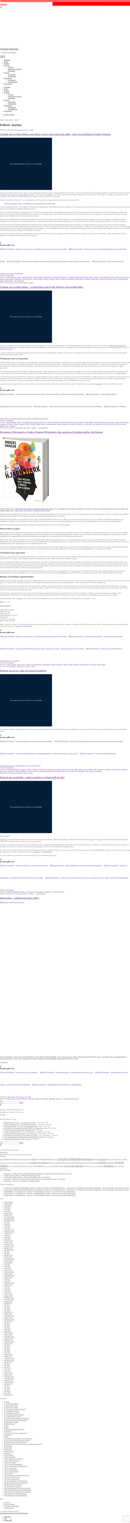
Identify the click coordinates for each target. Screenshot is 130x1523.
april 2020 (7, 1266)
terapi (96, 1166)
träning (11, 281)
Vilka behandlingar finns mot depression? (17, 1488)
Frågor (6, 1437)
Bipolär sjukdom (9, 1424)
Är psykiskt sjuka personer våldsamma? (16, 1418)
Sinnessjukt (11, 74)
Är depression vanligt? (11, 1407)
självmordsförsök (20, 771)
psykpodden (30, 1166)
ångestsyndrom (38, 277)
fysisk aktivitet (104, 277)
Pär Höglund (41, 769)
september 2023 (9, 1220)
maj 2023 (7, 1226)
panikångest (35, 1162)
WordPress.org (9, 1508)
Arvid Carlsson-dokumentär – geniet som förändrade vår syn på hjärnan (27, 1177)
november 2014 (9, 1358)
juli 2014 (7, 1364)
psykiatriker (70, 279)
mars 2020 (7, 1268)
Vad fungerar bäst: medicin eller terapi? (16, 1475)
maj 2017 (7, 1308)
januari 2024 (8, 1215)
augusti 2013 (8, 1384)
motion (52, 279)
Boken (6, 1427)
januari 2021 (8, 1257)
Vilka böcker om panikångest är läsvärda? (17, 1492)
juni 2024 (7, 1208)
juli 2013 (7, 1386)
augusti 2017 (8, 1303)
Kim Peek (29, 279)
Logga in (7, 1502)
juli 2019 (7, 1279)
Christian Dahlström (9, 49)
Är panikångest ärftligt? (11, 1411)
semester (124, 769)
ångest (19, 277)
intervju (109, 1159)
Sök (5, 1518)
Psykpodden (12, 76)
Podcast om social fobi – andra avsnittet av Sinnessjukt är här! (32, 777)
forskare (95, 1159)
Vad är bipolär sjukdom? (12, 1460)
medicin (46, 279)
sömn (41, 771)
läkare (35, 279)
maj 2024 (7, 1209)
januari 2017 (8, 1314)
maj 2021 (7, 1253)
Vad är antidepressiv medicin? (13, 1459)
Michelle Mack (35, 424)
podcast (30, 892)
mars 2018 (7, 1292)
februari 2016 (8, 1332)
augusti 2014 (8, 1362)
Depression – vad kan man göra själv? (19, 898)
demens (63, 422)
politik (57, 279)
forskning (96, 277)
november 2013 (9, 1378)
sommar (35, 771)
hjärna (2, 279)
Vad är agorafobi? (9, 1457)
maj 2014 (7, 1367)
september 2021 (9, 1250)
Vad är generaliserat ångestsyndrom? (15, 1466)
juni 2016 (7, 1325)
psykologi (87, 279)
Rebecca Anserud (47, 1166)
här (9, 606)
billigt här (37, 852)
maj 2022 (7, 1235)
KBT (125, 1159)
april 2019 (7, 1281)
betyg (23, 664)
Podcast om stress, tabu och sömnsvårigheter (23, 670)
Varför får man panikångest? (13, 1484)
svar (61, 1099)
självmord (11, 771)
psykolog (10, 1166)
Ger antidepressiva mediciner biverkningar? (18, 1438)
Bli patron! (3, 5)
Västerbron (97, 771)
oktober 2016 (8, 1318)
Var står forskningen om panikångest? (16, 1483)
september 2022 (9, 1231)
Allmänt (6, 1402)
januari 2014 (8, 1375)
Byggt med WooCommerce (19, 1513)
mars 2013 (7, 1393)
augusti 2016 (8, 1321)
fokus (53, 664)
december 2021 (9, 1244)
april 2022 (7, 1237)
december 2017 (9, 1297)
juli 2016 (7, 1323)
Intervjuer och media (14, 69)
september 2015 (9, 1342)
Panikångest (8, 1446)
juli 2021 (7, 1252)
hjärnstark (18, 279)
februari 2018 (8, 1294)
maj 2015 (7, 1349)
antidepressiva (62, 277)
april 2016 (7, 1329)
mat (41, 1099)
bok (45, 422)
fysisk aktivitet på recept (117, 277)
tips (76, 771)
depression (85, 277)
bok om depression (21, 1099)
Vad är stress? (8, 1473)
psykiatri (62, 279)
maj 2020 (7, 1264)
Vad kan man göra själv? (23, 1097)
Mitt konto (7, 1517)
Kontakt (6, 63)
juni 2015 (7, 1347)
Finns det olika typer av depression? (15, 1433)
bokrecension (54, 1159)
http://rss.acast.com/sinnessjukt (32, 841)
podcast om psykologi (85, 769)
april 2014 (7, 1369)
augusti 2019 (8, 1277)
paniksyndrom (25, 1163)
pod (26, 892)
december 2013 (9, 1376)
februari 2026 (8, 1202)
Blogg (6, 62)
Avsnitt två (3, 839)
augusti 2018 (8, 1285)
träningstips (81, 771)
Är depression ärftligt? (11, 1404)
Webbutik (7, 60)
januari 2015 (8, 1356)
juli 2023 (7, 1222)
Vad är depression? (10, 1462)
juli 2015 (7, 1345)
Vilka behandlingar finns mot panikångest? (17, 1490)
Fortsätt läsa (4, 1062)
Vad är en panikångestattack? (13, 1464)
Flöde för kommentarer (11, 1506)
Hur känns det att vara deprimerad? (15, 1442)
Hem (1, 120)
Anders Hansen (11, 277)
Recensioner (8, 84)
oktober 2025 (8, 1204)
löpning (40, 279)
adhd (1, 1159)
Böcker (6, 1426)
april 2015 (7, 1351)
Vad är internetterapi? (11, 1470)
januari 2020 (8, 1270)
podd (94, 769)
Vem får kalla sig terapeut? (12, 1486)
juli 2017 (7, 1305)
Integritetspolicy (5, 1513)
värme (91, 771)
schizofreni (61, 1166)
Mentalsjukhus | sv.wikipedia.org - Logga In (18, 1191)
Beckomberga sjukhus (11, 1422)
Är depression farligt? (11, 1405)
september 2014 (9, 1360)
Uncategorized (8, 1455)
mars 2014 (7, 1371)
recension (49, 195)
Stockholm (58, 771)
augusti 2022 (8, 1233)
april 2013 (7, 1391)
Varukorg (7, 1520)
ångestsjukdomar (27, 277)
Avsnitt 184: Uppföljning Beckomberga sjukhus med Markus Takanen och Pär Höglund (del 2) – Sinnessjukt (39, 1188)
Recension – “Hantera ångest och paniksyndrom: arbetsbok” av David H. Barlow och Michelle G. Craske (38, 1173)
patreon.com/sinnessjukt (23, 626)
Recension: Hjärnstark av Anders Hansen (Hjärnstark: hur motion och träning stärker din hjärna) (51, 432)
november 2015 (9, 1338)
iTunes (91, 839)
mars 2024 (7, 1211)
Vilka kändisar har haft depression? (15, 1494)
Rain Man (95, 279)
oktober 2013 (8, 1380)
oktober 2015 (8, 1340)
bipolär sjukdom (26, 1159)
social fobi (55, 892)
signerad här (48, 852)
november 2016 (9, 1316)
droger (38, 1099)
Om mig (6, 65)
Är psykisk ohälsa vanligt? (12, 1416)
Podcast (6, 73)
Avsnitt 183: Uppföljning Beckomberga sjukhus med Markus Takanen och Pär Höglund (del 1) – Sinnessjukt (39, 1190)
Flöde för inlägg (9, 1504)
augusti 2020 (8, 1263)
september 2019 (9, 1275)
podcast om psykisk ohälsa (69, 769)
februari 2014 (8, 1373)
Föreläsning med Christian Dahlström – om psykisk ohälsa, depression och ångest (103, 1188)
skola (115, 279)
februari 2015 (8, 1354)
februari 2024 (8, 1213)
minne (65, 664)
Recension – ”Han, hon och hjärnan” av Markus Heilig (21, 1181)
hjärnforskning (9, 279)
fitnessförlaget (46, 664)
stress (6, 281)
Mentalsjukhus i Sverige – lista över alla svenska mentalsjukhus (55, 1191)
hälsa (127, 277)
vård (15, 281)
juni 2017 (7, 1307)
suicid (68, 771)
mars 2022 (7, 1239)
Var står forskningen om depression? (15, 1481)
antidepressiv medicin (50, 277)
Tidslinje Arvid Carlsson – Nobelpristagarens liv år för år (22, 1175)
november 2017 (9, 1299)
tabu (72, 771)
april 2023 (7, 1228)
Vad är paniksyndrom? (11, 1472)
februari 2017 (8, 1312)
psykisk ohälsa (79, 279)
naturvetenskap (51, 424)
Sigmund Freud (9, 1451)
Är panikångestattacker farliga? (14, 1415)
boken (67, 525)
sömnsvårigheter (48, 771)
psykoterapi (23, 1166)
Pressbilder (11, 71)
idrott (23, 279)
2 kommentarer (43, 428)
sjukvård (109, 279)
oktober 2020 (8, 1261)
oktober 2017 (8, 1301)
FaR (90, 277)
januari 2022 (8, 1242)
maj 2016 (7, 1327)
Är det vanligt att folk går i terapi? (15, 1409)
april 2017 (7, 1310)
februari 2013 (8, 1395)
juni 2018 (7, 1286)
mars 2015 (7, 1353)
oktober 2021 (8, 1248)
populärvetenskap (62, 424)
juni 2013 (7, 1387)
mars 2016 (7, 1331)
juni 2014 (7, 1365)
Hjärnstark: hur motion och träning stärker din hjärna (17, 195)
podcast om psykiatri (53, 769)
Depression (11, 1097)
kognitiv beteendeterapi (6, 1163)
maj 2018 (7, 1288)
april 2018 (7, 1290)
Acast (100, 839)
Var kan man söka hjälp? (12, 1479)
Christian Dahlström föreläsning (14, 1429)
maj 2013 (7, 1389)
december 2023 (9, 1217)
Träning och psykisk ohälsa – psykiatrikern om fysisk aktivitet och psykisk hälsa (29, 203)
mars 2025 (7, 1206)
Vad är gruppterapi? (10, 1468)
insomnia (23, 769)
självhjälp (52, 1099)
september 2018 (9, 1283)
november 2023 (9, 1219)
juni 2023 (7, 1224)
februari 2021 (8, 1255)
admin (32, 130)
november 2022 (9, 1230)
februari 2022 (8, 1241)
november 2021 (9, 1246)
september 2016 (9, 1320)
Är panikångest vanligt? (11, 1413)
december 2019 (9, 1272)
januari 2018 (8, 1296)
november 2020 (9, 1259)
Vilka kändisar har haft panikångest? (15, 1495)
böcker (28, 664)
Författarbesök (12, 82)
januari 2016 (8, 1334)
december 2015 (9, 1336)
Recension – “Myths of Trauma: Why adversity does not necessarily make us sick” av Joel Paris (34, 1179)
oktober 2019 (8, 1274)
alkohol (8, 1099)
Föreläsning (8, 78)
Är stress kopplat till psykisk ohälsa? (15, 1420)
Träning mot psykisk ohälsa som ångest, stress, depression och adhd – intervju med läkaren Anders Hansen (55, 134)
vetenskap (21, 281)
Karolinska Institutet (118, 1159)
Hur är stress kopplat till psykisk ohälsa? (17, 1440)
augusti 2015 (8, 1343)
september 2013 (9, 1382)
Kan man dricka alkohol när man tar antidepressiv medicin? (23, 1444)
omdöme (76, 664)
